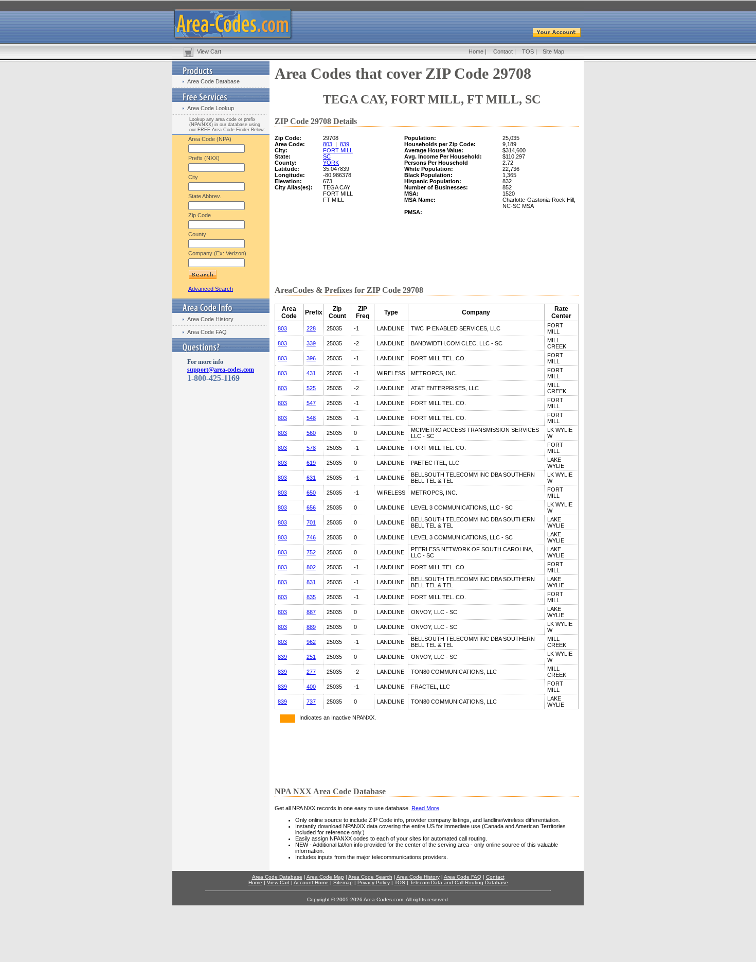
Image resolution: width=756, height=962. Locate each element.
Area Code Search (370, 877)
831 (311, 582)
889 (311, 627)
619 (311, 463)
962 (311, 642)
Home (476, 51)
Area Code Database (213, 81)
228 (311, 328)
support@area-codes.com (220, 369)
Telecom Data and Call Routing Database (459, 882)
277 (311, 672)
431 (311, 373)
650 (311, 492)
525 (311, 388)
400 (311, 687)
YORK (331, 163)
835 (311, 597)
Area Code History (210, 319)
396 (311, 358)
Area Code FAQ (207, 332)
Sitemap (343, 882)
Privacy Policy (373, 882)
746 (311, 537)
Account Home (311, 882)
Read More (425, 808)
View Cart (209, 51)
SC (327, 156)
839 (344, 144)
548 (311, 418)
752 (311, 552)
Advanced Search (210, 289)
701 (311, 522)
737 (311, 701)
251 (311, 657)
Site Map (553, 51)
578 (311, 448)
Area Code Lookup (210, 108)
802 (311, 567)
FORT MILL (338, 150)
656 (311, 507)
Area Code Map (325, 877)
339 (311, 343)
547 (311, 403)
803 (327, 144)
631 (311, 478)
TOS (528, 51)
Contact (503, 51)
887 (311, 612)
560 (311, 433)
